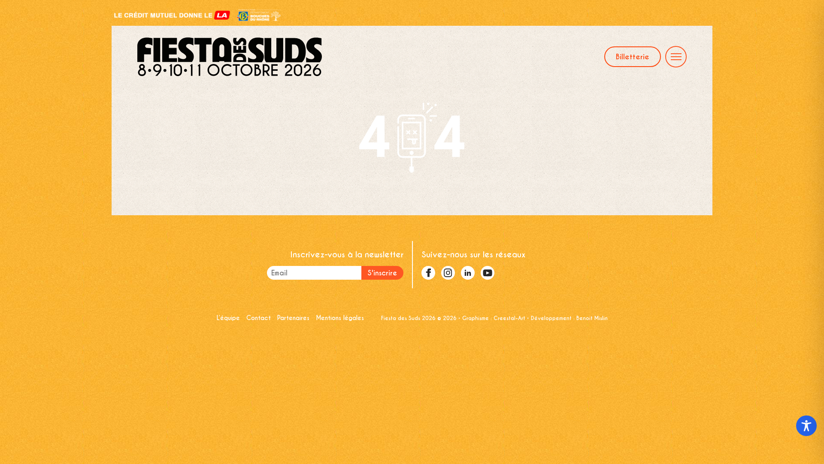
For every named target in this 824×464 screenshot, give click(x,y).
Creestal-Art (509, 318)
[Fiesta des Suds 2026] (229, 56)
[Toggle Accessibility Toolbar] (806, 426)
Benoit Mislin (592, 318)
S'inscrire (382, 273)
